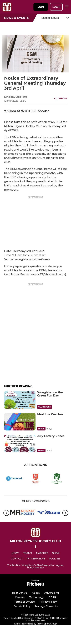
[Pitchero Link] (35, 585)
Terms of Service (24, 601)
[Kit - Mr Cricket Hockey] (22, 513)
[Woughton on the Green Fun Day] (20, 400)
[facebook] (35, 547)
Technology (36, 597)
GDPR (52, 597)
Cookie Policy (22, 606)
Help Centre (19, 592)
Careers (19, 597)
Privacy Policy (48, 601)
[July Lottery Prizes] (20, 443)
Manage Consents (46, 606)
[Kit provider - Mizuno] (48, 513)
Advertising (51, 592)
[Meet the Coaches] (20, 421)
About (36, 592)
